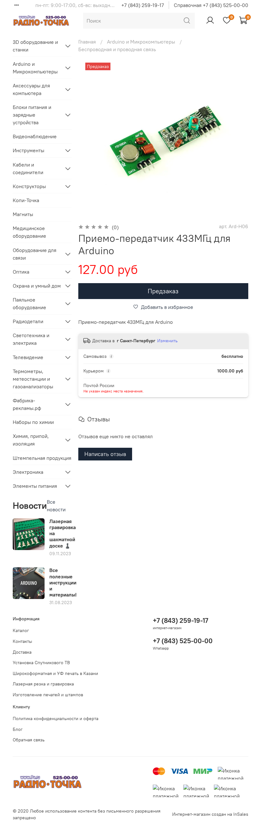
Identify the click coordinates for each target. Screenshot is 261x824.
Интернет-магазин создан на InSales (210, 814)
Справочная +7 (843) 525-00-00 (211, 5)
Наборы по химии (33, 422)
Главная (87, 41)
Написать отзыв (105, 454)
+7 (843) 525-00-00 (183, 641)
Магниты (23, 214)
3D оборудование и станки (35, 46)
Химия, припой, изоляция (31, 440)
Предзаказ (163, 291)
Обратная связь (29, 740)
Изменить (167, 341)
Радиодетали (28, 321)
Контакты (22, 641)
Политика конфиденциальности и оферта (55, 718)
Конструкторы (29, 186)
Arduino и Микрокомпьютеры (141, 41)
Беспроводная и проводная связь (117, 49)
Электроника (28, 472)
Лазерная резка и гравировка (43, 684)
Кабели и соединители (28, 168)
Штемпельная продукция (42, 458)
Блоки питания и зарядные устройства (32, 115)
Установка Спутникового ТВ (41, 662)
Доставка (22, 652)
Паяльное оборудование (29, 303)
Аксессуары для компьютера (31, 89)
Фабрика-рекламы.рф (27, 404)
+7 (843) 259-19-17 (142, 5)
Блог (18, 729)
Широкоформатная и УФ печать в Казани (55, 673)
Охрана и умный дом (37, 286)
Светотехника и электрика (31, 339)
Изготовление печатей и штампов (48, 695)
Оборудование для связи (34, 254)
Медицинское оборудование (29, 232)
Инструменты (28, 150)
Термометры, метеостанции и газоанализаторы (33, 379)
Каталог (21, 630)
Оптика (21, 272)
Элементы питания (35, 486)
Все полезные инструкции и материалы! (63, 582)
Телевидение (28, 357)
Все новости (56, 506)
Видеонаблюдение (35, 136)
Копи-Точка (26, 200)
